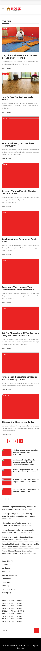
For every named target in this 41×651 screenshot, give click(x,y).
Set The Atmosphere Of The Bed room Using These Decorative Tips (20, 334)
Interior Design (8, 575)
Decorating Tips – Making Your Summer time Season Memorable (18, 288)
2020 (4, 616)
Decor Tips (6, 212)
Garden (5, 568)
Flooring (5, 28)
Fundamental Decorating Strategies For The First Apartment (19, 378)
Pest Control (7, 589)
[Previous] (3, 499)
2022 (4, 611)
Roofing (5, 593)
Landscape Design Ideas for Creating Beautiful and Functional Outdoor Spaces (24, 462)
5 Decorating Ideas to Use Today (18, 422)
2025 (4, 603)
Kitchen (5, 578)
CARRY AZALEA (6, 68)
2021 (4, 613)
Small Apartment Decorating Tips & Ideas (19, 240)
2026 (4, 600)
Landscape (6, 582)
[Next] (7, 499)
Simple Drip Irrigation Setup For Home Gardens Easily (26, 490)
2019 (4, 619)
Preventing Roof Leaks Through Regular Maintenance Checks (26, 480)
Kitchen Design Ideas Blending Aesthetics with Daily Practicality (25, 452)
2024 (4, 606)
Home (4, 571)
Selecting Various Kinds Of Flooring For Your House (19, 192)
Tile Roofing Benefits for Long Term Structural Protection (25, 471)
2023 (4, 608)
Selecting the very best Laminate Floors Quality (18, 144)
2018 (4, 621)
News (4, 586)
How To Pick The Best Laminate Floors (17, 98)
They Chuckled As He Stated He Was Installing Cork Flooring (19, 56)
